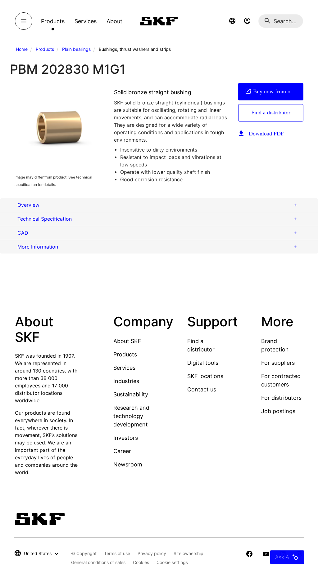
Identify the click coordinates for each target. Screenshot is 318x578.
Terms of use (117, 553)
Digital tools (202, 363)
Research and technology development (131, 416)
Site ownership (188, 553)
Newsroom (127, 464)
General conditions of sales (98, 562)
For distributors (281, 398)
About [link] (114, 21)
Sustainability (130, 394)
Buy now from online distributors (278, 91)
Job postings (278, 411)
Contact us (201, 389)
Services (124, 367)
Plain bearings (76, 49)
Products (45, 49)
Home (22, 49)
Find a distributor (270, 112)
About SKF (127, 341)
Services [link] (86, 21)
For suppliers (278, 363)
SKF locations (205, 376)
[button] (232, 21)
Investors (125, 438)
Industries (126, 381)
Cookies (141, 562)
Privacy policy (152, 553)
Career (122, 451)
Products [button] (53, 21)
